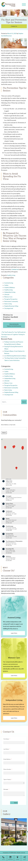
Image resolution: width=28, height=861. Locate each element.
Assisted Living (8, 283)
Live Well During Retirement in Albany (15, 356)
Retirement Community (11, 301)
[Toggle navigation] (24, 4)
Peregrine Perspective (10, 299)
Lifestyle (6, 294)
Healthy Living (11, 275)
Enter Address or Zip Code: (8, 424)
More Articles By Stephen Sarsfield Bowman (14, 325)
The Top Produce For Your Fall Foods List (14, 332)
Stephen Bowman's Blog (11, 306)
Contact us (15, 269)
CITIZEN (11, 852)
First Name (7, 739)
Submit (15, 802)
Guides (6, 285)
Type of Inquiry (8, 779)
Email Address (8, 759)
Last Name (7, 749)
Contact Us (14, 26)
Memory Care (8, 297)
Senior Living (8, 304)
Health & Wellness (9, 287)
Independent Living (9, 292)
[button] (22, 449)
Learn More (14, 633)
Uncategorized (8, 308)
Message (6, 789)
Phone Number (8, 769)
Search (4, 432)
